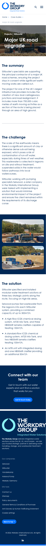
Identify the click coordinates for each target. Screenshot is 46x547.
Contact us (7, 492)
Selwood (5, 464)
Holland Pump (8, 476)
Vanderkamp (7, 472)
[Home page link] (15, 7)
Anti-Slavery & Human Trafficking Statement (20, 509)
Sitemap (5, 496)
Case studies (16, 17)
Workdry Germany (9, 481)
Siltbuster (6, 468)
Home (4, 17)
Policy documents (9, 500)
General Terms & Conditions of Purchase (18, 505)
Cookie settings (8, 513)
